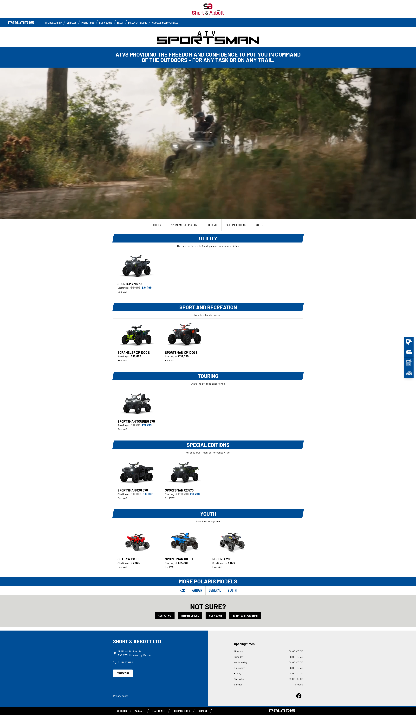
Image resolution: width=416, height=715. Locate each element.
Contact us (164, 615)
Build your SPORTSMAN (245, 615)
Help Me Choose (190, 615)
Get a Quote (105, 22)
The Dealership (53, 22)
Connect (202, 711)
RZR (182, 590)
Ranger (196, 590)
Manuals (139, 711)
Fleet (120, 22)
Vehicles (72, 22)
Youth (232, 590)
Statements (158, 711)
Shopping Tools (181, 711)
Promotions (87, 22)
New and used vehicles (165, 22)
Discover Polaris (137, 22)
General (215, 590)
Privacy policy (120, 695)
